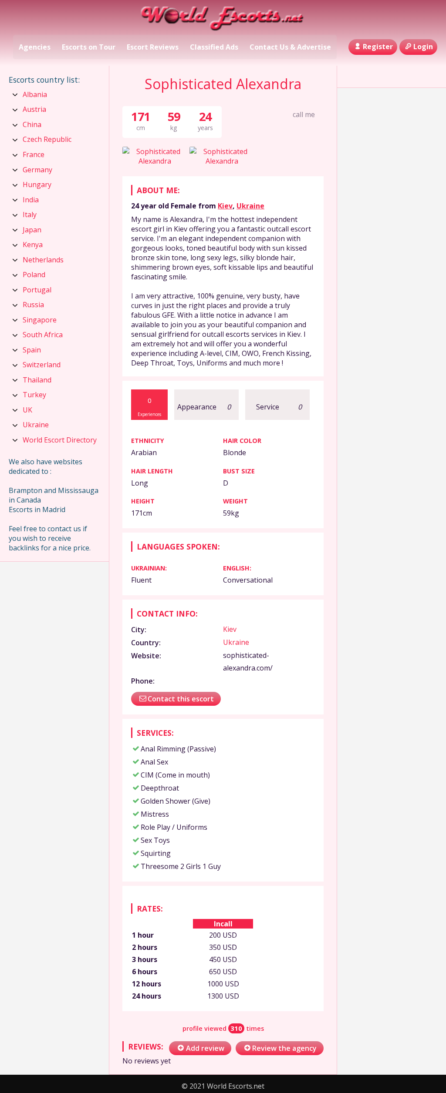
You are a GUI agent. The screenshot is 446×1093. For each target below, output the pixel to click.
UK (27, 410)
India (31, 200)
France (33, 154)
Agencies (35, 47)
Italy (30, 214)
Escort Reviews (153, 47)
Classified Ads (214, 47)
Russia (33, 304)
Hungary (37, 184)
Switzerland (42, 364)
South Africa (43, 334)
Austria (34, 109)
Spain (32, 350)
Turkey (34, 394)
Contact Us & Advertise (290, 47)
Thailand (37, 380)
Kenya (33, 244)
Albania (35, 94)
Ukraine (250, 206)
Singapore (40, 320)
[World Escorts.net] (223, 19)
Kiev (225, 206)
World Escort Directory (60, 440)
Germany (37, 169)
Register (378, 46)
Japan (32, 230)
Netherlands (43, 260)
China (32, 124)
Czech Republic (47, 139)
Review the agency (284, 1048)
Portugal (37, 290)
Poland (34, 274)
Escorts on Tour (88, 47)
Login (423, 46)
